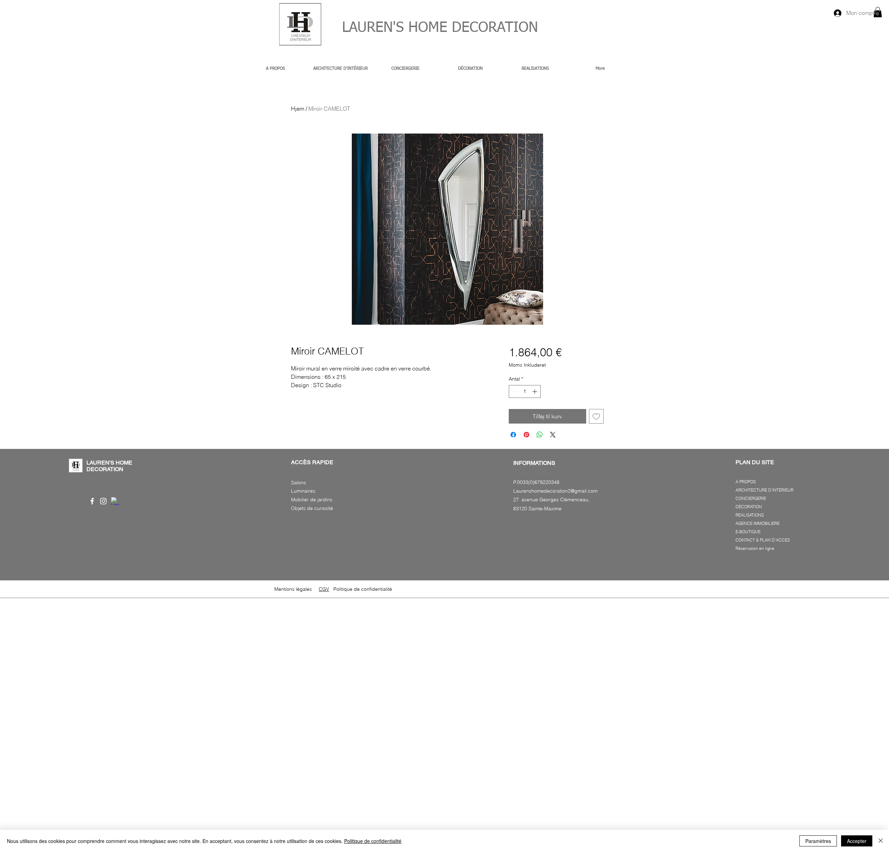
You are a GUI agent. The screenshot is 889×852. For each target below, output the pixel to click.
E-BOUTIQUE (748, 531)
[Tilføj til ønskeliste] (596, 416)
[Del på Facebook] (513, 435)
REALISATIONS (750, 515)
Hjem (297, 108)
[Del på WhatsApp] (539, 435)
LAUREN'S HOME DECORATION (431, 28)
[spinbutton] (524, 391)
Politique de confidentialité (372, 840)
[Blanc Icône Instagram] (103, 501)
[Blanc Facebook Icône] (92, 501)
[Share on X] (553, 435)
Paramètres (818, 840)
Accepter (856, 840)
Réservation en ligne (755, 548)
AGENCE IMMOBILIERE (758, 523)
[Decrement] (514, 391)
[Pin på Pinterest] (526, 435)
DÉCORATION (749, 506)
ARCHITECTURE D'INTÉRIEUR (765, 490)
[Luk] (880, 840)
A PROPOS (746, 481)
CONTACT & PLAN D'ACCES (763, 540)
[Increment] (535, 391)
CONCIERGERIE (751, 498)
